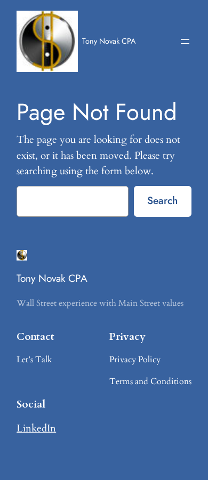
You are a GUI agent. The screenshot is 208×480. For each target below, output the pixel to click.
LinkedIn (36, 428)
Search (162, 200)
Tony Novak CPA (108, 41)
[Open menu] (185, 41)
